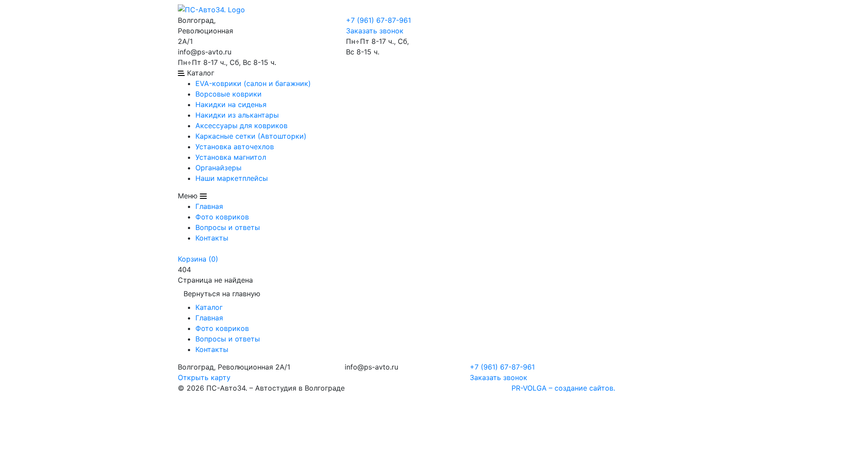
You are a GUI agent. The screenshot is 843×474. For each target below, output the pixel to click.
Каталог (209, 307)
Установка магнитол (230, 157)
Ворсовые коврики (228, 94)
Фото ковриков (222, 216)
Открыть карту (204, 377)
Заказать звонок (374, 30)
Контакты (211, 237)
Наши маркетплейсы (231, 178)
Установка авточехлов (234, 146)
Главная (209, 206)
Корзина (198, 259)
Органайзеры (218, 167)
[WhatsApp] (263, 20)
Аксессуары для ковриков (241, 125)
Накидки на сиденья (231, 104)
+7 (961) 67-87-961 (378, 20)
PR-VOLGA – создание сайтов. (563, 388)
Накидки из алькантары (237, 115)
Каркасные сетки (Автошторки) (250, 136)
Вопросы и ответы (227, 227)
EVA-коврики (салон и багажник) (253, 83)
